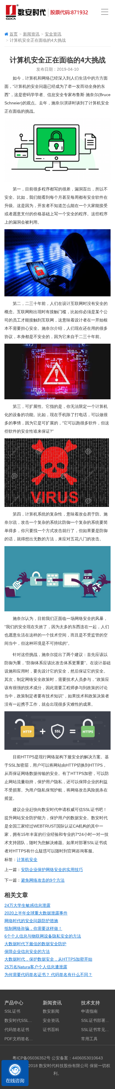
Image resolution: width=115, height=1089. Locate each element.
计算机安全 (27, 859)
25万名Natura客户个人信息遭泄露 (35, 966)
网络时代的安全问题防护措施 (31, 920)
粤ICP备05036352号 (31, 1058)
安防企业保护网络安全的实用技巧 (52, 869)
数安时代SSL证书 (20, 1020)
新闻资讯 (31, 34)
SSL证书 (12, 1011)
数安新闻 (51, 1011)
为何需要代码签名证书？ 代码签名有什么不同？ (48, 974)
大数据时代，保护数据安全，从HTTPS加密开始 (48, 959)
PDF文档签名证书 (20, 1038)
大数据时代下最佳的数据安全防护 (35, 943)
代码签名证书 (16, 1029)
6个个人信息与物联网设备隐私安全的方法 (42, 936)
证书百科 (51, 1029)
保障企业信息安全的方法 (27, 951)
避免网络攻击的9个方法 (43, 880)
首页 (13, 34)
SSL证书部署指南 (97, 1020)
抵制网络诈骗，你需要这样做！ (33, 928)
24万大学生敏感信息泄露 (27, 905)
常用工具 (89, 1038)
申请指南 (89, 1011)
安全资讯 (53, 34)
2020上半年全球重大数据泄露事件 (36, 913)
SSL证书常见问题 (97, 1029)
